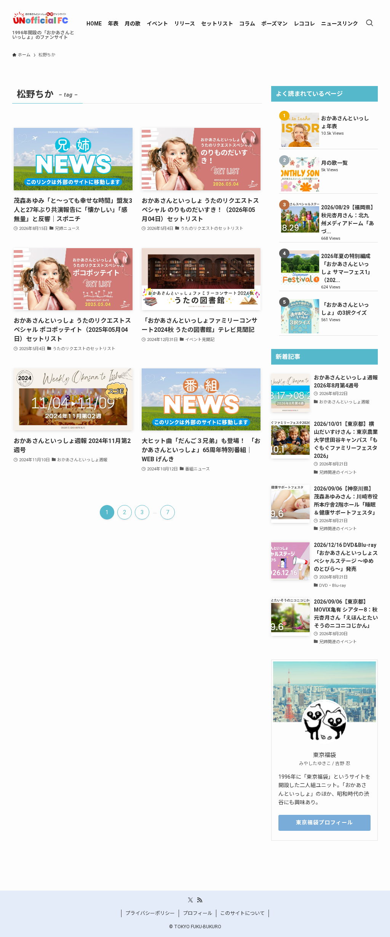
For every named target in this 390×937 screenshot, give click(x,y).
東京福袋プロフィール (324, 822)
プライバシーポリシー (150, 913)
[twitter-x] (190, 900)
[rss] (199, 900)
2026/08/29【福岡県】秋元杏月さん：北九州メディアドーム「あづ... (347, 219)
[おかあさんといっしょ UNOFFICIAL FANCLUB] (40, 17)
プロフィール (198, 913)
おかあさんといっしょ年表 (345, 122)
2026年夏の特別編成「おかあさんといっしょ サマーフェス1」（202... (347, 268)
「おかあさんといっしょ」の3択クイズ (345, 309)
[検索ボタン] (369, 23)
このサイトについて (242, 913)
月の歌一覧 (334, 163)
